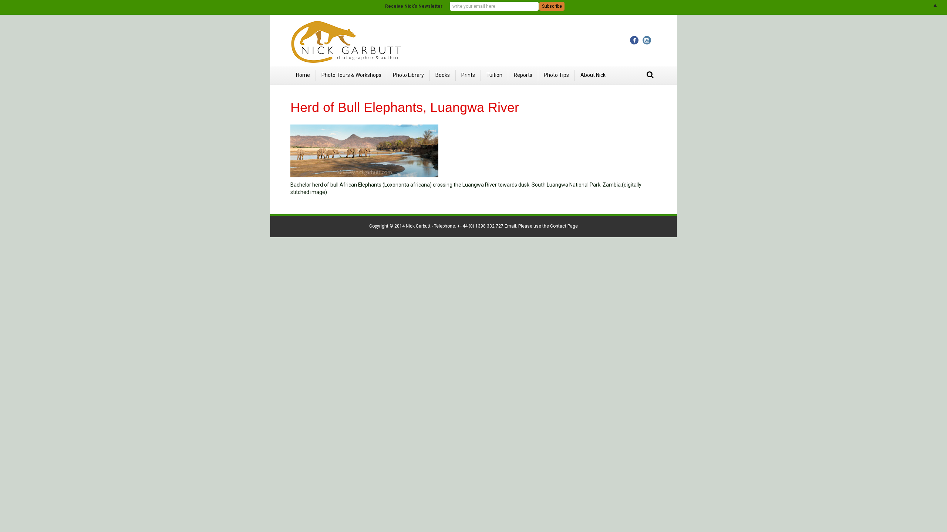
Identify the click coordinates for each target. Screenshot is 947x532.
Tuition (494, 75)
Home (303, 75)
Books (442, 75)
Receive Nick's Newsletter (413, 6)
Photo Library (408, 75)
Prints (468, 75)
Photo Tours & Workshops (351, 75)
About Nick (593, 75)
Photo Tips (556, 75)
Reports (523, 75)
